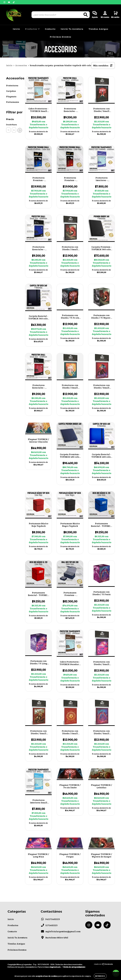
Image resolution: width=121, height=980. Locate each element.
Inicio (16, 28)
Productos (31, 28)
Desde (8, 124)
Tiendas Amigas (98, 28)
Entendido (100, 976)
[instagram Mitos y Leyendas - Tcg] (4, 2)
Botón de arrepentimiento (74, 967)
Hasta (14, 124)
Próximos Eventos (60, 36)
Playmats (11, 96)
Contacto (50, 28)
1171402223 (51, 925)
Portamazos (12, 101)
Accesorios (21, 65)
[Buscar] (85, 14)
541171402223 (52, 919)
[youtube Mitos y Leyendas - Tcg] (9, 2)
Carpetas (11, 90)
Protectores (12, 85)
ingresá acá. (55, 967)
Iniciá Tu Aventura (72, 28)
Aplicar (19, 130)
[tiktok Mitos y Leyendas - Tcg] (14, 2)
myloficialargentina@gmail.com (63, 931)
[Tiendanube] (103, 964)
